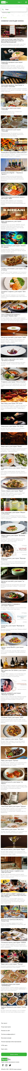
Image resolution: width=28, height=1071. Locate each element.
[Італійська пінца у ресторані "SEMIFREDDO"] (14, 976)
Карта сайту (4, 1049)
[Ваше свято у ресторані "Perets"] (14, 438)
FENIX (9, 12)
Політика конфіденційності (8, 1034)
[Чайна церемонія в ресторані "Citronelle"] (14, 121)
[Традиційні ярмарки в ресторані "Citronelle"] (14, 54)
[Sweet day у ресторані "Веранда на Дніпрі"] (14, 617)
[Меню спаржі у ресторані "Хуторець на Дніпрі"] (14, 527)
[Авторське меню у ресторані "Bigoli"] (14, 841)
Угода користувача (6, 1027)
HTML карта (4, 1045)
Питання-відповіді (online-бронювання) (11, 1041)
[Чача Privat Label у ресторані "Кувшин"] (14, 798)
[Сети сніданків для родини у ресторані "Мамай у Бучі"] (14, 306)
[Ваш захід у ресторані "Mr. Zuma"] (14, 395)
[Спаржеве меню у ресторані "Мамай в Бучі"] (14, 460)
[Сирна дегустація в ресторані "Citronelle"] (14, 100)
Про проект (4, 1023)
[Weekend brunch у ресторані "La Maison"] (14, 774)
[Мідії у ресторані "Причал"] (14, 752)
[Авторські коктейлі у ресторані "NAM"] (14, 329)
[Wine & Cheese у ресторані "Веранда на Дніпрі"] (14, 550)
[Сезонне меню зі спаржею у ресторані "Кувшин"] (14, 596)
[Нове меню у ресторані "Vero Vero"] (14, 821)
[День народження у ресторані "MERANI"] (14, 213)
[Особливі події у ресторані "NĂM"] (14, 709)
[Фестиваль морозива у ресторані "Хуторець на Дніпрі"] (14, 351)
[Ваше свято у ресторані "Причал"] (14, 956)
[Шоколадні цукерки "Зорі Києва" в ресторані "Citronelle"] (14, 77)
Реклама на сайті (5, 1030)
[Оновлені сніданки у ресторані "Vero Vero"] (14, 283)
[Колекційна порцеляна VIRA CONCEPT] (14, 144)
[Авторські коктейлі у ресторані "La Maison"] (14, 573)
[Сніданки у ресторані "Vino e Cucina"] (14, 374)
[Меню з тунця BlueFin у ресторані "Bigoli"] (14, 639)
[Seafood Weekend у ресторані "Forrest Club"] (14, 999)
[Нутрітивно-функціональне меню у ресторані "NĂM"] (14, 189)
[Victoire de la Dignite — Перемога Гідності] (14, 164)
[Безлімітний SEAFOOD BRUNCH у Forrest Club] (14, 911)
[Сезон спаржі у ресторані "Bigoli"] (14, 483)
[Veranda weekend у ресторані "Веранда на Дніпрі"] (14, 685)
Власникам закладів (6, 1038)
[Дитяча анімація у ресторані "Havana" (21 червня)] (14, 237)
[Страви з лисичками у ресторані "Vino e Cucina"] (14, 260)
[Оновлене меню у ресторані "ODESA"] (14, 934)
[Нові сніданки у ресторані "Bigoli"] (14, 731)
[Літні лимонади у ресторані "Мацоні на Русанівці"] (14, 504)
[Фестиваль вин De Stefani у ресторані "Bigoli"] (14, 662)
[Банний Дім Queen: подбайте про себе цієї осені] (14, 863)
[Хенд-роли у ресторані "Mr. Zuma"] (14, 418)
